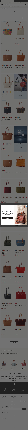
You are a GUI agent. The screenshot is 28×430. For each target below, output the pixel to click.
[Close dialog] (26, 205)
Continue (7, 218)
